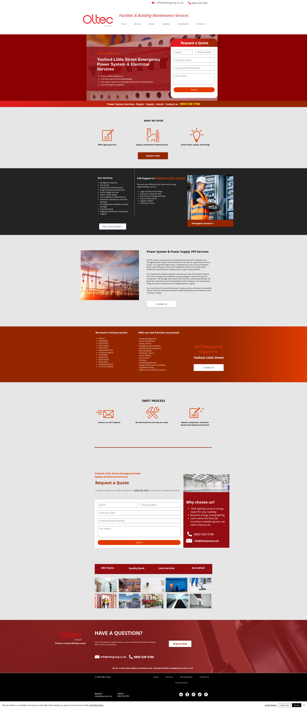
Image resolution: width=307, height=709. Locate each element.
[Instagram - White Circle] (193, 694)
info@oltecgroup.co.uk (103, 696)
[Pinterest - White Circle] (206, 694)
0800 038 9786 (123, 696)
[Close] (304, 705)
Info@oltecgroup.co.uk (113, 656)
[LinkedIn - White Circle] (181, 694)
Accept (296, 705)
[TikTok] (200, 694)
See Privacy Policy (96, 705)
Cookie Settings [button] (271, 705)
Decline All (285, 705)
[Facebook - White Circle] (187, 694)
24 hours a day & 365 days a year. (70, 643)
